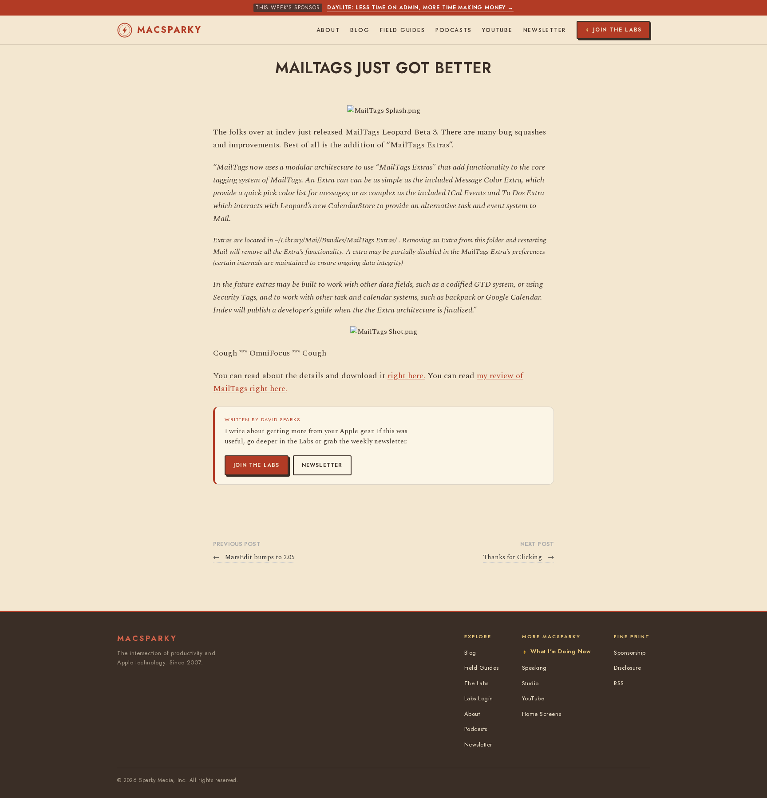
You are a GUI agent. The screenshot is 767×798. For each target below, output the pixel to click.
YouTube (497, 30)
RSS (619, 683)
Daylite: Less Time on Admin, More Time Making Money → (420, 8)
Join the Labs (256, 465)
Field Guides (402, 30)
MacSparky (169, 30)
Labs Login (478, 698)
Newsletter (322, 465)
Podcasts (453, 30)
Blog (359, 30)
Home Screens (541, 714)
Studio (530, 683)
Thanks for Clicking (518, 557)
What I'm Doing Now (560, 651)
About (328, 30)
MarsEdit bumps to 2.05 (253, 557)
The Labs (476, 683)
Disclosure (627, 668)
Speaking (534, 668)
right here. (406, 376)
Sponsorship (630, 652)
